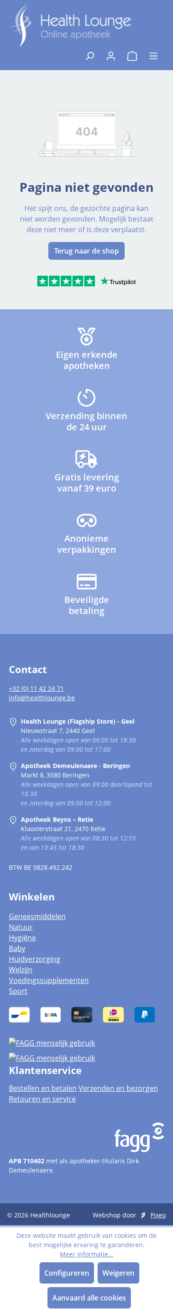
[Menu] (153, 53)
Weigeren (118, 1273)
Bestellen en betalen (43, 1088)
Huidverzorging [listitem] (34, 959)
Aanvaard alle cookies (89, 1298)
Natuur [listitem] (21, 927)
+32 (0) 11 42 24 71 (36, 688)
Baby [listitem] (17, 948)
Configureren (66, 1273)
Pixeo (158, 1215)
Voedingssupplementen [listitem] (49, 980)
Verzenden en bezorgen (118, 1088)
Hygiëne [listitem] (22, 938)
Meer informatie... (87, 1254)
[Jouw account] (111, 53)
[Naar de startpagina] (70, 25)
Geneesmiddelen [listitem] (37, 916)
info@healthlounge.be (42, 698)
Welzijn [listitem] (20, 970)
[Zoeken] (89, 53)
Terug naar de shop (86, 251)
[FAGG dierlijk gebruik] (86, 1057)
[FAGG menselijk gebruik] (86, 1042)
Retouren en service (42, 1099)
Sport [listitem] (18, 991)
